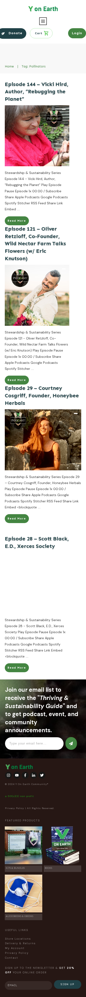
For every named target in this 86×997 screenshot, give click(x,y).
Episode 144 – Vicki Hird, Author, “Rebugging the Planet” (36, 91)
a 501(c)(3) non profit (19, 796)
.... (18, 209)
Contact (11, 957)
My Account (15, 948)
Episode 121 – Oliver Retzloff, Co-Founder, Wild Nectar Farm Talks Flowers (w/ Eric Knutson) (35, 244)
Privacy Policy (14, 808)
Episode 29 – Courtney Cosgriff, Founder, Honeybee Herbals (42, 395)
